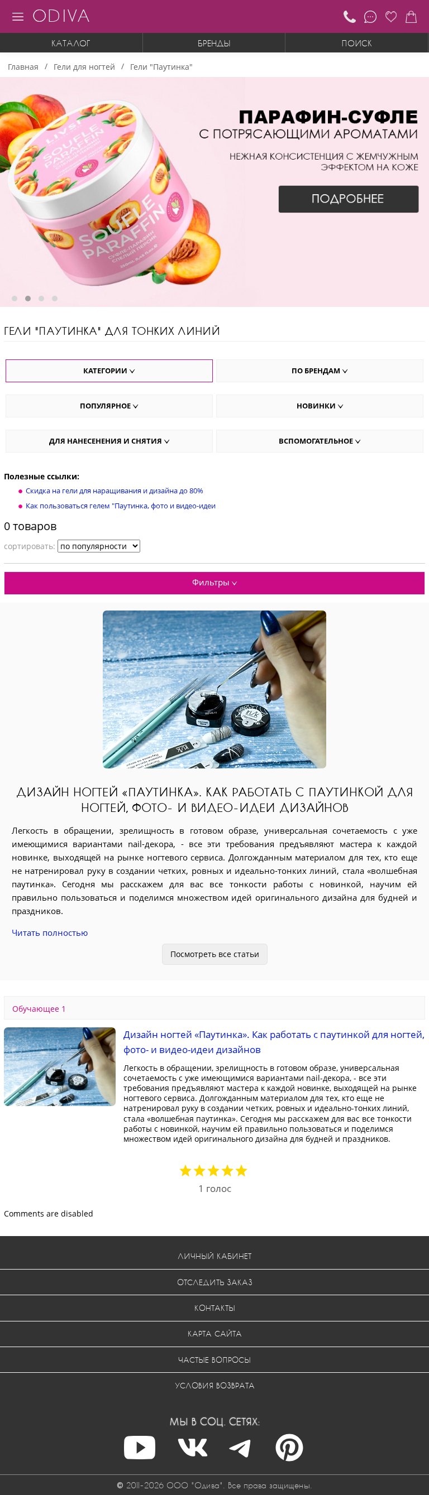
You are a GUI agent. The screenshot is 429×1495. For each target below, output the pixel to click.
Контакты (214, 1308)
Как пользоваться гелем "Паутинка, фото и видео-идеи (121, 506)
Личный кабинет (214, 1256)
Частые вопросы (214, 1359)
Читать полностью (50, 932)
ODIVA (61, 15)
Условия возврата (215, 1385)
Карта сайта (215, 1333)
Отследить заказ (214, 1282)
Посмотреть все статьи (214, 954)
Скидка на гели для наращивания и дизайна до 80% (114, 490)
